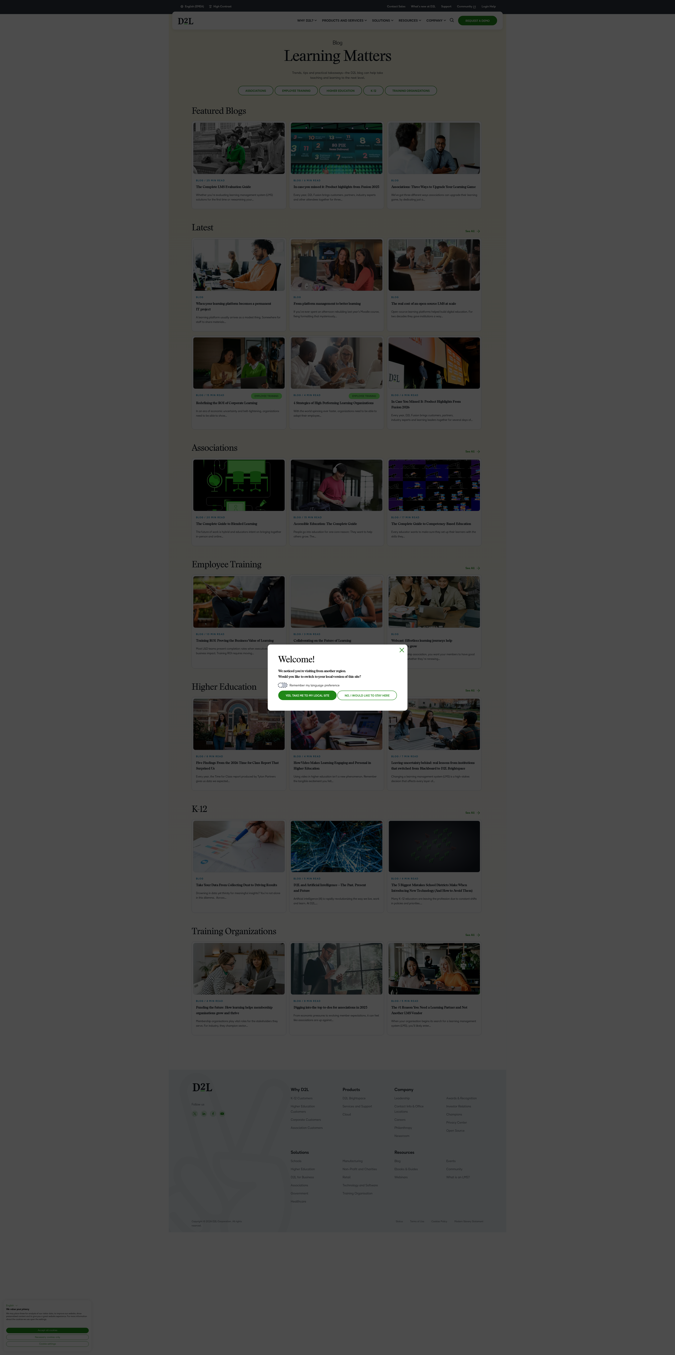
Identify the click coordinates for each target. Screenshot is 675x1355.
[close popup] (402, 650)
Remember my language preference (315, 685)
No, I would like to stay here (367, 695)
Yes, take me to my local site (307, 695)
